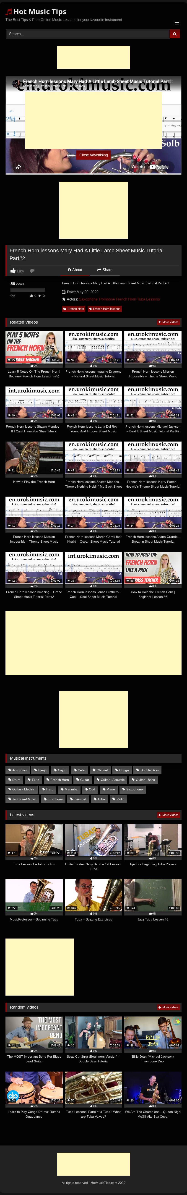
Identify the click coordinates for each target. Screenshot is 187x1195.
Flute (35, 780)
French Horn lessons (106, 309)
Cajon (62, 770)
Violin (120, 799)
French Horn (76, 309)
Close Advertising (93, 155)
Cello (81, 770)
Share (107, 270)
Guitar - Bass (145, 780)
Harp (49, 789)
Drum (16, 780)
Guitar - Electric (23, 789)
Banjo (42, 770)
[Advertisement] (93, 57)
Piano (111, 789)
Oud (92, 789)
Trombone (55, 799)
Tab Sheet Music (24, 799)
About (77, 270)
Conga (124, 770)
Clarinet (102, 770)
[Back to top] (173, 1181)
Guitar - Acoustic (113, 780)
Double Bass (149, 770)
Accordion (19, 770)
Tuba (101, 799)
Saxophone (134, 789)
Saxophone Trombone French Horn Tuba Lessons (119, 299)
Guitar (84, 780)
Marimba (71, 789)
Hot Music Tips (39, 11)
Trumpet (80, 799)
